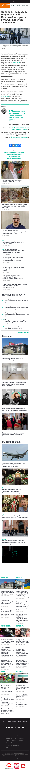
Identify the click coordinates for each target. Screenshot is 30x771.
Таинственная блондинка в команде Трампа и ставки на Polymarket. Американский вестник (13, 434)
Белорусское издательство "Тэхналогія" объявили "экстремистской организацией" (12, 277)
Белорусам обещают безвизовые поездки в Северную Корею (15, 327)
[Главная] (17, 5)
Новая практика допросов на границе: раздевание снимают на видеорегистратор (14, 285)
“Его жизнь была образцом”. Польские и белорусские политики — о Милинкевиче (15, 516)
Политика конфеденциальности (15, 758)
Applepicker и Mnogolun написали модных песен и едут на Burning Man (22, 642)
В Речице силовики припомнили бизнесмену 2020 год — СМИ (12, 181)
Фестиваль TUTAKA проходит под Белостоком (22, 696)
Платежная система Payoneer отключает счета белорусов (7, 641)
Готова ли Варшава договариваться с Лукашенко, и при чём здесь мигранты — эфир (13, 250)
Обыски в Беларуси (14, 156)
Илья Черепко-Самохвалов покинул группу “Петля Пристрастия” (22, 688)
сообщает (16, 63)
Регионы (21, 738)
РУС (17, 1)
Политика (20, 577)
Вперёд (29, 766)
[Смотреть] (3, 240)
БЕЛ (13, 1)
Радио (15, 738)
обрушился (5, 96)
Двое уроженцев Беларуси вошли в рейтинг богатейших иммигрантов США (14, 409)
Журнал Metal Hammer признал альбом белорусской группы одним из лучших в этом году (22, 663)
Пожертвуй (9, 738)
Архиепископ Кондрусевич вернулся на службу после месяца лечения (7, 602)
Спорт (3, 672)
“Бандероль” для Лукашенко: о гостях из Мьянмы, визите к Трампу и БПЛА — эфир (16, 314)
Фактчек (24, 721)
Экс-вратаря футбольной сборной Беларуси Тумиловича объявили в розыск (13, 269)
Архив (7, 740)
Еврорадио (4, 26)
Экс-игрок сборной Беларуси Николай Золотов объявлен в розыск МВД (7, 711)
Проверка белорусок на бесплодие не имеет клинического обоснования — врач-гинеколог (14, 384)
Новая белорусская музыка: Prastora (22, 703)
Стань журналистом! (12, 736)
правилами (24, 755)
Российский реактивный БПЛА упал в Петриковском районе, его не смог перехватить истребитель (14, 464)
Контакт (21, 743)
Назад (1, 766)
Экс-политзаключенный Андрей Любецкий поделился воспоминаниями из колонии (12, 259)
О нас (7, 747)
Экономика (6, 626)
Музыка (19, 672)
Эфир (15, 724)
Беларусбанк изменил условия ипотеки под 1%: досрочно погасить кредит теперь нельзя (7, 663)
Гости (4, 721)
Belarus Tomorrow (12, 721)
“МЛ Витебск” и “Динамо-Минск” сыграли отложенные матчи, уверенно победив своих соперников (7, 689)
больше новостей (23, 332)
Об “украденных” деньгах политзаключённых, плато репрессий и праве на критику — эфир (14, 232)
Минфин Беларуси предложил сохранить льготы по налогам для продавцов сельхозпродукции (7, 651)
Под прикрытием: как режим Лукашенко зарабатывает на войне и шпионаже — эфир (16, 307)
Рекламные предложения (13, 745)
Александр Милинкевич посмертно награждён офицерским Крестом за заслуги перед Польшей (13, 542)
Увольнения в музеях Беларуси (14, 153)
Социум (20, 26)
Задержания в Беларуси (14, 154)
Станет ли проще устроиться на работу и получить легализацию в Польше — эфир (13, 242)
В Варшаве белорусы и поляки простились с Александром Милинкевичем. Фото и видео (11, 491)
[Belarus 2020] (18, 766)
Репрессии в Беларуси (14, 158)
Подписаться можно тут (19, 137)
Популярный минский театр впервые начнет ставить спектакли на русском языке (22, 652)
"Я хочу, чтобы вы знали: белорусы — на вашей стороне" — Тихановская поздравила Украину (16, 321)
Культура (20, 626)
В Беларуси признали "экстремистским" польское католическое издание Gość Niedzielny (14, 206)
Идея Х (19, 721)
